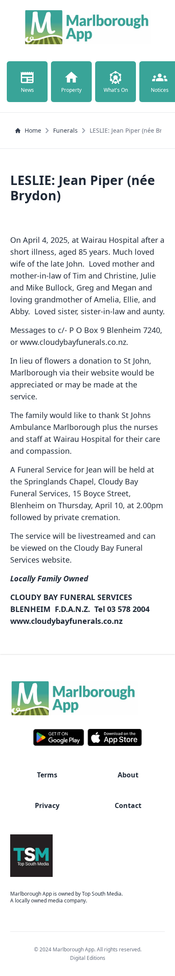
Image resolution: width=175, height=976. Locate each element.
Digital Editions (87, 958)
